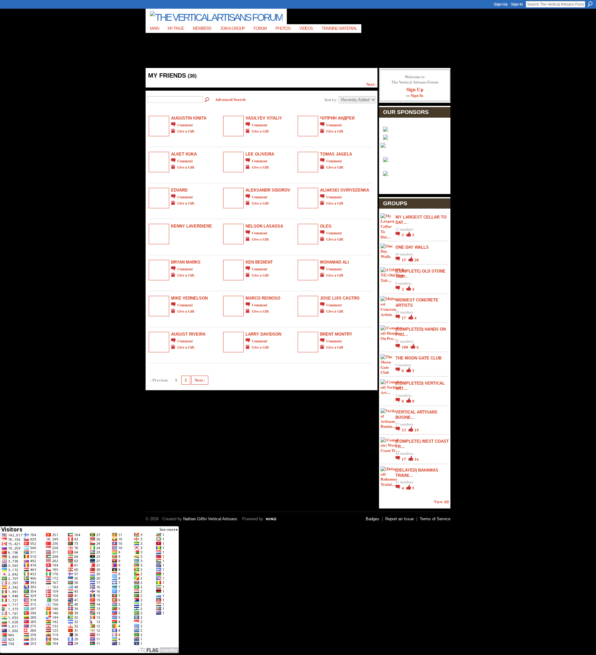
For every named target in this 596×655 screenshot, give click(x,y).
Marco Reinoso (263, 298)
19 (416, 430)
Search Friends (207, 100)
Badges (372, 519)
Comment (185, 125)
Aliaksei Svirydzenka (344, 190)
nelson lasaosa (264, 226)
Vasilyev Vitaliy (264, 118)
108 (405, 347)
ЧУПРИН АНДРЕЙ (337, 118)
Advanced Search (230, 99)
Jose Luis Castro (339, 298)
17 (404, 318)
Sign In (517, 4)
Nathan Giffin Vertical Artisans (210, 519)
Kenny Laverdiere (191, 226)
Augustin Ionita (188, 118)
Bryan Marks (186, 262)
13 (404, 430)
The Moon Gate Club (418, 358)
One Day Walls (412, 247)
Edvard (179, 190)
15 (404, 260)
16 (416, 459)
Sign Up (501, 4)
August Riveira (188, 334)
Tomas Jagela (336, 154)
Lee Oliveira (260, 154)
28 (416, 260)
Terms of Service (435, 519)
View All (441, 501)
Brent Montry (336, 334)
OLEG (326, 226)
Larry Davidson (263, 334)
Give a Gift (185, 131)
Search (590, 4)
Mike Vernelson (189, 298)
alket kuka (184, 154)
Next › (371, 84)
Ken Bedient (259, 262)
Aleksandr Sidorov (268, 190)
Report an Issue (399, 519)
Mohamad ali (334, 262)
